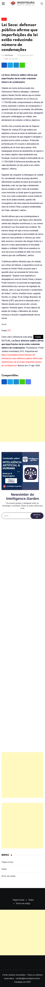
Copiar (38, 337)
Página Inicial (7, 862)
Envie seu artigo (9, 876)
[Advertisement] (22, 419)
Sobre (4, 869)
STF (9, 330)
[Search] (42, 3)
